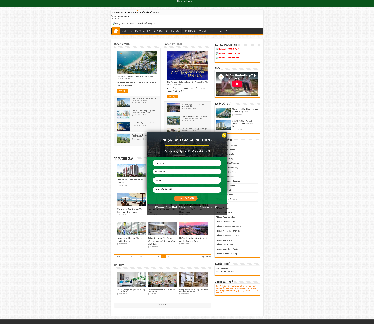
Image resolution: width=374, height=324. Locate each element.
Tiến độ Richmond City (225, 222)
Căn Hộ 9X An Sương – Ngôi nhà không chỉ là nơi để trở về (143, 111)
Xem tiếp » (123, 91)
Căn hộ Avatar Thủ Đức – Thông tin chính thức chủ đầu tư (144, 99)
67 (152, 257)
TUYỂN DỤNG (189, 31)
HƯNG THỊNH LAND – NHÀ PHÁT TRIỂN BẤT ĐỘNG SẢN (135, 12)
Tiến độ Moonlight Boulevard (228, 235)
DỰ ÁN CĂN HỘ (161, 31)
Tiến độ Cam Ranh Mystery (227, 249)
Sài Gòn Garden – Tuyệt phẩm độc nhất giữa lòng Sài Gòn (194, 129)
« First (118, 257)
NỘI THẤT (224, 31)
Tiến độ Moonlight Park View (228, 231)
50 (136, 257)
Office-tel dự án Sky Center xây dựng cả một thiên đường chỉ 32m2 (161, 241)
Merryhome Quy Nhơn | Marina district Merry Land (135, 76)
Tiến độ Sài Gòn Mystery (226, 253)
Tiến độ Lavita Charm (225, 240)
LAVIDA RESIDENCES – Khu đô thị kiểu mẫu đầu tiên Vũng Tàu (194, 117)
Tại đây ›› (115, 18)
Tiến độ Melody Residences (228, 199)
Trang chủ (116, 30)
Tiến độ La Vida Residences (228, 149)
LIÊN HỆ (212, 31)
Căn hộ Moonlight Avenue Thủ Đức (144, 123)
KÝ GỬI (202, 31)
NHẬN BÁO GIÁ (185, 198)
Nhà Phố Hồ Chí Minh (225, 272)
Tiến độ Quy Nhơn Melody (227, 167)
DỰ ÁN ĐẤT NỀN (142, 31)
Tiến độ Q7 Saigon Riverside (228, 181)
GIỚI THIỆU (127, 31)
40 (131, 257)
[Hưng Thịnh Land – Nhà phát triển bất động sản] (134, 23)
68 (158, 257)
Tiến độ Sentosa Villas (225, 217)
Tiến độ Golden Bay (224, 244)
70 (168, 257)
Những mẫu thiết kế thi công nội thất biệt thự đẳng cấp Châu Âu (193, 290)
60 (141, 257)
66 (147, 257)
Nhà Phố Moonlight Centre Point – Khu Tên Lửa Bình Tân (187, 82)
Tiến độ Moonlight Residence (228, 226)
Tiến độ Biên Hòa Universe (227, 163)
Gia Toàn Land (222, 268)
